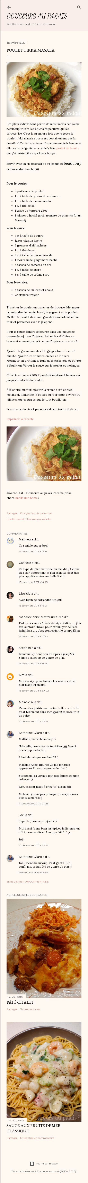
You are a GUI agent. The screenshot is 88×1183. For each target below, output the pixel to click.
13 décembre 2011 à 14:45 (33, 582)
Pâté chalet (20, 1002)
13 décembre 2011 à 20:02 (34, 690)
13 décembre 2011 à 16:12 (33, 605)
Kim (22, 675)
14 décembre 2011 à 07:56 (33, 845)
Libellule (24, 593)
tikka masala (33, 518)
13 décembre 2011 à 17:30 (33, 636)
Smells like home (26, 498)
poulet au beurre (67, 148)
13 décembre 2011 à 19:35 (33, 663)
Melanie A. (26, 702)
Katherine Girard (30, 733)
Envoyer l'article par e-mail (36, 513)
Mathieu (25, 539)
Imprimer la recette (20, 419)
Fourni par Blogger (47, 1163)
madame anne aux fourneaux (40, 617)
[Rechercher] (79, 6)
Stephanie (26, 648)
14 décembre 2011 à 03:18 (33, 721)
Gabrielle (25, 563)
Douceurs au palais (37, 16)
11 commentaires (30, 1009)
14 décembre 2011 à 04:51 (33, 803)
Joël (22, 815)
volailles (46, 518)
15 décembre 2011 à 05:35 (33, 872)
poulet (20, 518)
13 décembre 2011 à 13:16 (33, 551)
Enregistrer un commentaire (28, 881)
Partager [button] (12, 513)
